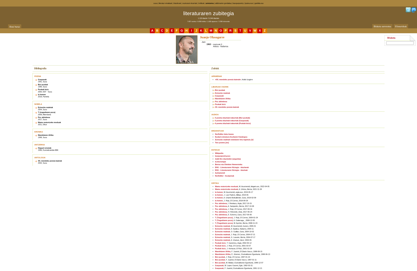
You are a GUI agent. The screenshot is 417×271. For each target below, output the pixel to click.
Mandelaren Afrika (222, 99)
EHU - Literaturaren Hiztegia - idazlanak (232, 167)
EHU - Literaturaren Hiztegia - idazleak (231, 170)
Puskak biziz (220, 104)
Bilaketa (391, 38)
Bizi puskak (220, 90)
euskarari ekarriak (190, 3)
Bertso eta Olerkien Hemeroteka (228, 164)
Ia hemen (219, 192)
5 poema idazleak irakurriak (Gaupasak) (232, 121)
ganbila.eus (259, 3)
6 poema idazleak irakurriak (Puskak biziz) (233, 123)
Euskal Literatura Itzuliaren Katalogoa (231, 137)
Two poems (222, 143)
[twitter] (408, 12)
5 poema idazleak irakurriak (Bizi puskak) (232, 118)
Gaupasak (219, 96)
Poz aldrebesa (221, 102)
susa (155, 3)
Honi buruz (14, 26)
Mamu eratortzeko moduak (226, 186)
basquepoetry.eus (222, 156)
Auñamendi (220, 173)
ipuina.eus (249, 3)
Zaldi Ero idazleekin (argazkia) (228, 159)
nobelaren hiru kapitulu (234, 140)
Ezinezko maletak (222, 93)
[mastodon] (413, 12)
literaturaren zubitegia (208, 13)
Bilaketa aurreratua (382, 26)
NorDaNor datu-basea (224, 134)
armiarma (210, 3)
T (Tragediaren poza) (224, 218)
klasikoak (177, 3)
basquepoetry (238, 3)
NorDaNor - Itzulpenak (224, 176)
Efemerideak (401, 26)
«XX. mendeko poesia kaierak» (228, 80)
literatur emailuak (165, 3)
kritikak (201, 3)
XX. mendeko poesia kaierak (227, 107)
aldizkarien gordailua (223, 3)
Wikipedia (219, 153)
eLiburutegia (220, 162)
